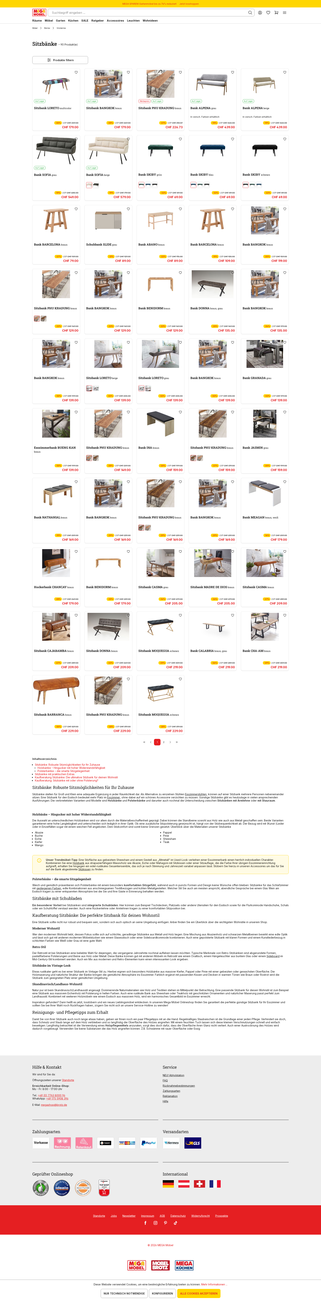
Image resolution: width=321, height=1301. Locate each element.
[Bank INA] (160, 424)
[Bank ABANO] (160, 220)
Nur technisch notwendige (124, 1293)
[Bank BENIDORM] (160, 284)
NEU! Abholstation (173, 1075)
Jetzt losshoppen (189, 3)
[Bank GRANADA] (264, 354)
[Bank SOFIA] (56, 151)
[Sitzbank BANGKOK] (108, 84)
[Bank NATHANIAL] (56, 493)
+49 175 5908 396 (57, 1098)
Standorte (68, 1080)
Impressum (147, 1215)
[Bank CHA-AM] (264, 627)
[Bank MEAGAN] (264, 493)
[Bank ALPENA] (212, 84)
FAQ (165, 1080)
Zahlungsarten (171, 1090)
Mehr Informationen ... (214, 1284)
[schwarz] (155, 185)
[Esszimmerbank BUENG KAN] (56, 424)
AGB (162, 1215)
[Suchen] (250, 12)
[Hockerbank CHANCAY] (56, 563)
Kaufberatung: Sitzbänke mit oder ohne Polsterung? (66, 780)
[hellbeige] (89, 185)
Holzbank (78, 863)
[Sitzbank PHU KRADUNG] (160, 84)
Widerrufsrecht (200, 1215)
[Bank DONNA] (212, 284)
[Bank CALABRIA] (212, 627)
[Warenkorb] (276, 12)
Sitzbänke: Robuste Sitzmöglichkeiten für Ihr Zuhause (67, 764)
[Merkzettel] (268, 12)
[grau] (96, 185)
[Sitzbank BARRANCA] (56, 690)
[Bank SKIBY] (160, 151)
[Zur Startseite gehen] (39, 12)
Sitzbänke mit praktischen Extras (54, 774)
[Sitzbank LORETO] (56, 84)
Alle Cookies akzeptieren (199, 1293)
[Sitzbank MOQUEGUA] (160, 627)
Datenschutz (178, 1215)
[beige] (89, 388)
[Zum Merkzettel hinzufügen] (76, 72)
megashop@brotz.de (54, 1104)
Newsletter (129, 1215)
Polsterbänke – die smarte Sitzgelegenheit (64, 771)
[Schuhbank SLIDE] (108, 220)
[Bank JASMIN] (264, 424)
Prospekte (221, 1215)
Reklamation (170, 1096)
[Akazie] (37, 319)
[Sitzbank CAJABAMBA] (56, 627)
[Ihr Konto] (260, 12)
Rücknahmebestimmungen (179, 1085)
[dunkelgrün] (141, 185)
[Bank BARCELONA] (56, 220)
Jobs (114, 1215)
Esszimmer (113, 797)
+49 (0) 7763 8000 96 (51, 1095)
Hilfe (165, 1101)
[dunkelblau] (148, 185)
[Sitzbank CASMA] (160, 563)
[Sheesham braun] (44, 319)
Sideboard (273, 956)
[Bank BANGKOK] (264, 220)
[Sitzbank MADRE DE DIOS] (212, 563)
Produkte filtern (63, 60)
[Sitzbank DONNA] (108, 627)
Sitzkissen (84, 869)
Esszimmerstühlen (196, 794)
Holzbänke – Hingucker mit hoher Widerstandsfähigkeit (71, 767)
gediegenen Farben (48, 888)
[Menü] (285, 12)
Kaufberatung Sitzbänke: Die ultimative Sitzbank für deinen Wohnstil (76, 777)
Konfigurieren (162, 1293)
